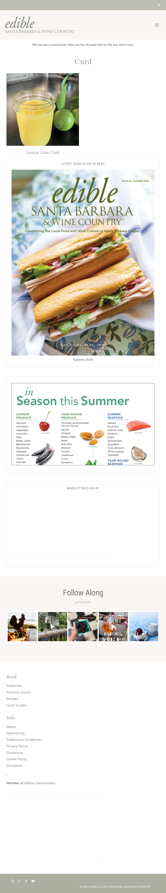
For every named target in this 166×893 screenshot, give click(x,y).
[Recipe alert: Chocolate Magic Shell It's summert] (143, 626)
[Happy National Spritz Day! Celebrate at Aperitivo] (113, 626)
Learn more (126, 45)
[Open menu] (157, 24)
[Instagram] (12, 881)
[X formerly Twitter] (19, 881)
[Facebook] (26, 881)
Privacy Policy (17, 746)
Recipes (12, 699)
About (11, 727)
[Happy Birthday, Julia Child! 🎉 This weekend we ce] (52, 626)
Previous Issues (18, 692)
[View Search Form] (159, 5)
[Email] (33, 881)
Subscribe (14, 686)
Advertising (15, 733)
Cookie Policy (16, 759)
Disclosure (14, 752)
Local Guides (16, 705)
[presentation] (42, 109)
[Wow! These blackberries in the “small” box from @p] (83, 626)
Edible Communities (39, 783)
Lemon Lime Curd (42, 152)
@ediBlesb (83, 602)
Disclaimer (14, 765)
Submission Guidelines (24, 740)
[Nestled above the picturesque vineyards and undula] (22, 626)
